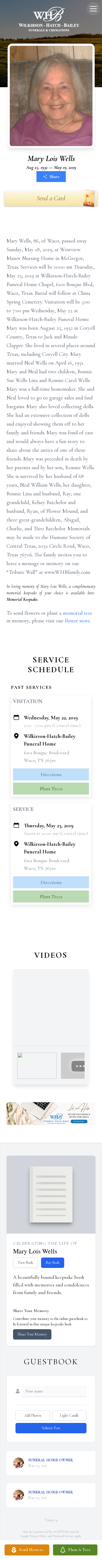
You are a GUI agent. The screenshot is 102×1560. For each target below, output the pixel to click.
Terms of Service (63, 1536)
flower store (77, 620)
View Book (25, 1262)
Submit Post (51, 1428)
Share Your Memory (32, 1334)
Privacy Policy (38, 1536)
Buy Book (53, 1262)
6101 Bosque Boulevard (46, 753)
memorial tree (77, 613)
